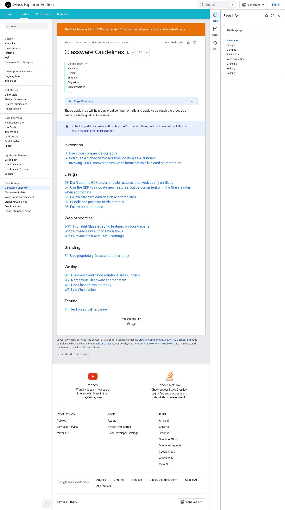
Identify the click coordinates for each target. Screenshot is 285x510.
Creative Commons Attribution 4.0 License (162, 339)
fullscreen (272, 15)
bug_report (266, 15)
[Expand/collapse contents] (86, 63)
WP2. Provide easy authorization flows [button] (94, 231)
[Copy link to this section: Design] (81, 174)
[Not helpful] (195, 43)
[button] (131, 101)
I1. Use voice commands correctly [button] (91, 153)
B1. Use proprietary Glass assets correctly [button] (97, 256)
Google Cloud (167, 451)
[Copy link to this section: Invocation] (87, 145)
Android (164, 420)
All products (103, 486)
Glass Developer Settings (123, 433)
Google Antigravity (170, 445)
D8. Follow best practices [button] (84, 207)
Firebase (164, 433)
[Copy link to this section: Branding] (84, 247)
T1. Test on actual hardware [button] (86, 309)
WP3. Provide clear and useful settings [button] (94, 236)
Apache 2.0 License (103, 343)
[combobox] (217, 4)
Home (8, 14)
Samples (62, 14)
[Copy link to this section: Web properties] (96, 218)
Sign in (276, 4)
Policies (61, 420)
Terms (61, 501)
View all (163, 464)
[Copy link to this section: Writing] (81, 267)
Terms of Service (67, 426)
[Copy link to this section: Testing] (81, 301)
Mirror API (63, 433)
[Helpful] (189, 43)
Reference (43, 14)
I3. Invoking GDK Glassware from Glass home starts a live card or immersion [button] (123, 163)
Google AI (191, 479)
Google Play (166, 457)
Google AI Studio (169, 439)
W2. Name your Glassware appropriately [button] (95, 280)
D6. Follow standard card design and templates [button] (100, 197)
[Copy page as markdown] (140, 52)
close (278, 15)
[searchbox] (26, 26)
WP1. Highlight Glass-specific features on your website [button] (107, 226)
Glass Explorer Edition (33, 4)
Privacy (72, 501)
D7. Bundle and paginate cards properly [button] (94, 202)
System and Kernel (119, 426)
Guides (24, 14)
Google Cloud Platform (163, 479)
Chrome (164, 426)
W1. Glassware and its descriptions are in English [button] (102, 275)
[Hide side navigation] (47, 503)
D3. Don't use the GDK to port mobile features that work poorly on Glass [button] (119, 182)
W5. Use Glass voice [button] (80, 290)
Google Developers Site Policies (155, 343)
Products (81, 42)
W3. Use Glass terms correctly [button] (88, 285)
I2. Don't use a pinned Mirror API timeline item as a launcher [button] (110, 158)
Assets (112, 420)
